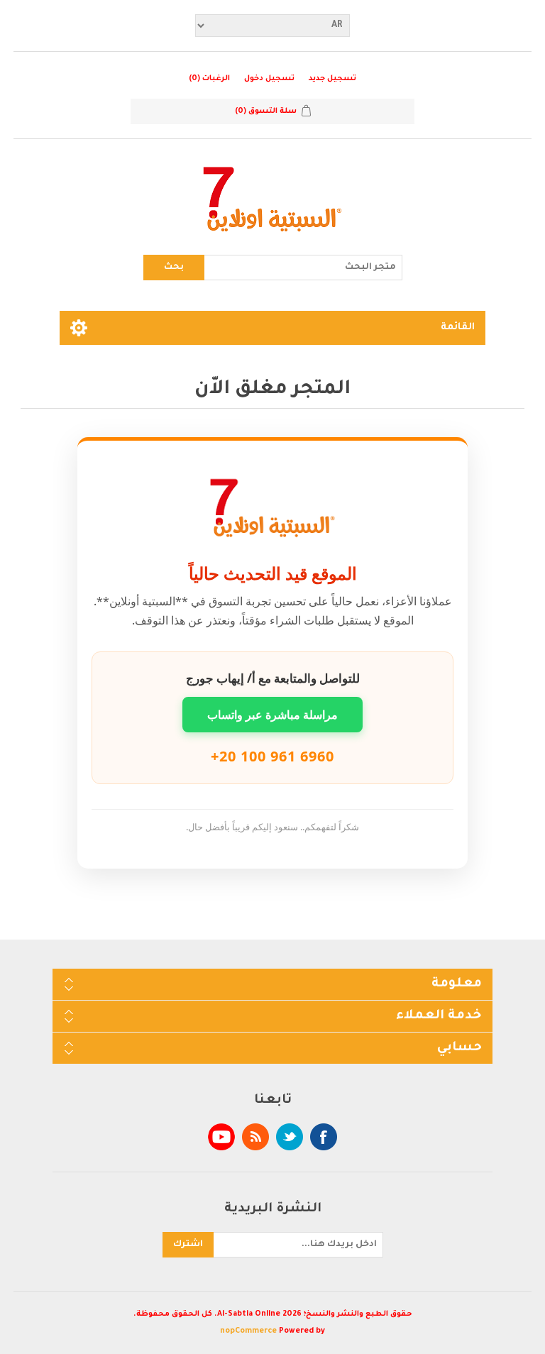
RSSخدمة (255, 1136)
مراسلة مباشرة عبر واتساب (272, 714)
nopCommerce (248, 1331)
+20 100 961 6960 (272, 756)
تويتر (289, 1136)
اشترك (188, 1245)
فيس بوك (323, 1136)
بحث (174, 268)
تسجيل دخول (269, 79)
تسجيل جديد (332, 79)
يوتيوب (221, 1136)
